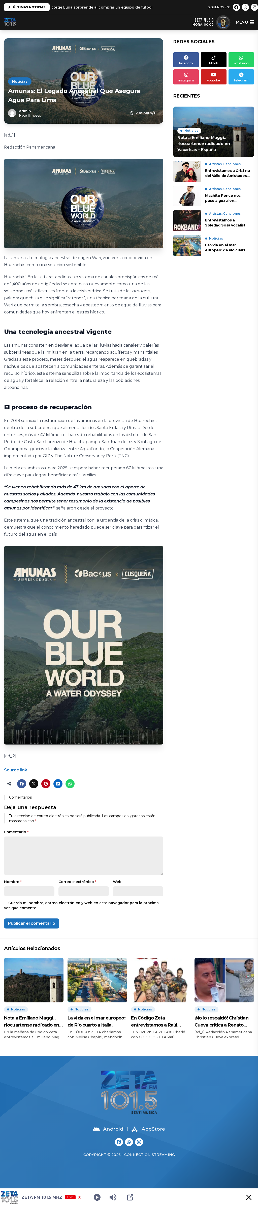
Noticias (19, 81)
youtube (213, 80)
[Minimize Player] (249, 1197)
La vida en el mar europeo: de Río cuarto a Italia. (226, 248)
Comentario (16, 832)
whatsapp (241, 63)
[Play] (97, 1197)
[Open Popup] (130, 1197)
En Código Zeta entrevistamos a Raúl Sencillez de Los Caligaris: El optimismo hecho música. (159, 1022)
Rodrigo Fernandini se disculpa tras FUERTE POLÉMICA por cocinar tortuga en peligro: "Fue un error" (146, 8)
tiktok (213, 63)
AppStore (153, 1129)
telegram (241, 80)
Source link (15, 770)
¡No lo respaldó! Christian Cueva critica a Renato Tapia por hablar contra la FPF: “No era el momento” (223, 1022)
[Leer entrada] (213, 132)
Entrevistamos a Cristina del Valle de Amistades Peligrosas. (227, 173)
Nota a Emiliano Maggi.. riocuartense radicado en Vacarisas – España (31, 1022)
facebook (186, 63)
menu (242, 22)
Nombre (12, 881)
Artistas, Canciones (225, 164)
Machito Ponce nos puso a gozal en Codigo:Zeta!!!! (223, 198)
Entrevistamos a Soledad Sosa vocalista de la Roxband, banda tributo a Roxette (226, 223)
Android (113, 1129)
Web (117, 881)
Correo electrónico (77, 881)
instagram (186, 80)
